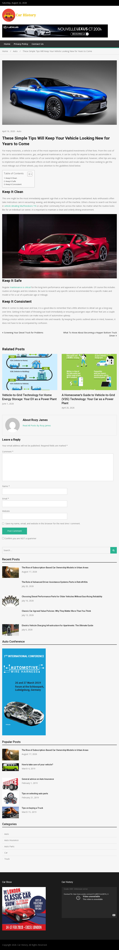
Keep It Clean (11, 178)
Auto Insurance (11, 840)
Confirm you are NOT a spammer (20, 538)
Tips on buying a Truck (32, 808)
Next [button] (115, 383)
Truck (7, 859)
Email (5, 498)
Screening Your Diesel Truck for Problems (23, 332)
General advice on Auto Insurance (38, 779)
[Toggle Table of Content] (28, 174)
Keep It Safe (11, 181)
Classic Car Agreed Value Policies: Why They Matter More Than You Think (56, 611)
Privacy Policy (21, 43)
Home (7, 43)
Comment (7, 451)
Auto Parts (9, 846)
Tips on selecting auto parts (35, 793)
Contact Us (38, 43)
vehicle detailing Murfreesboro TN (20, 206)
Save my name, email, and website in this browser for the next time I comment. (43, 523)
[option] (29, 381)
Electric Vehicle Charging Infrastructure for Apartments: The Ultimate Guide (57, 625)
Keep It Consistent (13, 184)
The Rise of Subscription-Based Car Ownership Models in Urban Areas (55, 567)
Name (6, 486)
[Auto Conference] (24, 734)
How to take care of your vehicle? (37, 764)
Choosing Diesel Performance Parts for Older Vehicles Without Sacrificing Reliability (28, 399)
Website (6, 511)
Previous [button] (4, 383)
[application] (89, 902)
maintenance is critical (20, 287)
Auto (19, 131)
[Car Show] (24, 929)
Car (6, 852)
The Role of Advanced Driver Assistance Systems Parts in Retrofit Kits (55, 582)
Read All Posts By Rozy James (37, 425)
